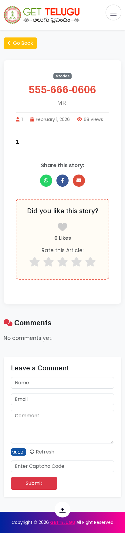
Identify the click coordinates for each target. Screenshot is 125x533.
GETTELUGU (62, 522)
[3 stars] (62, 261)
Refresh (44, 451)
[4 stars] (76, 261)
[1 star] (35, 261)
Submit (34, 483)
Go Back (22, 43)
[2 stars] (49, 261)
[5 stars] (90, 261)
